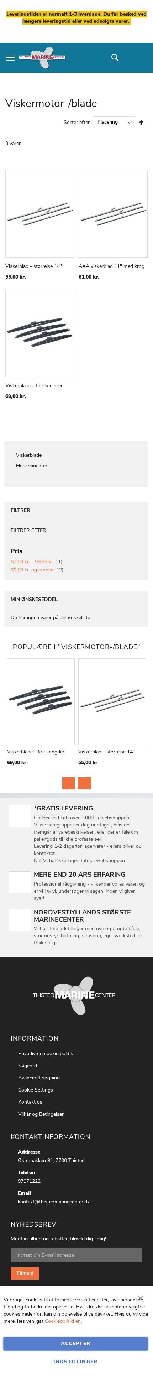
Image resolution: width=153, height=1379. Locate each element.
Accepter (76, 1343)
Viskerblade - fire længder (34, 385)
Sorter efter (77, 122)
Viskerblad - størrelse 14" (33, 266)
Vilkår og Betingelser (41, 1114)
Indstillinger (75, 1361)
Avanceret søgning (39, 1077)
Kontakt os (30, 1102)
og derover (37, 569)
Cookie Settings (35, 1090)
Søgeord (27, 1065)
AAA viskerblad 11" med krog (111, 266)
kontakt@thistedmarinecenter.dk (54, 1201)
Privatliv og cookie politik (45, 1053)
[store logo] (42, 57)
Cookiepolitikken (63, 1321)
